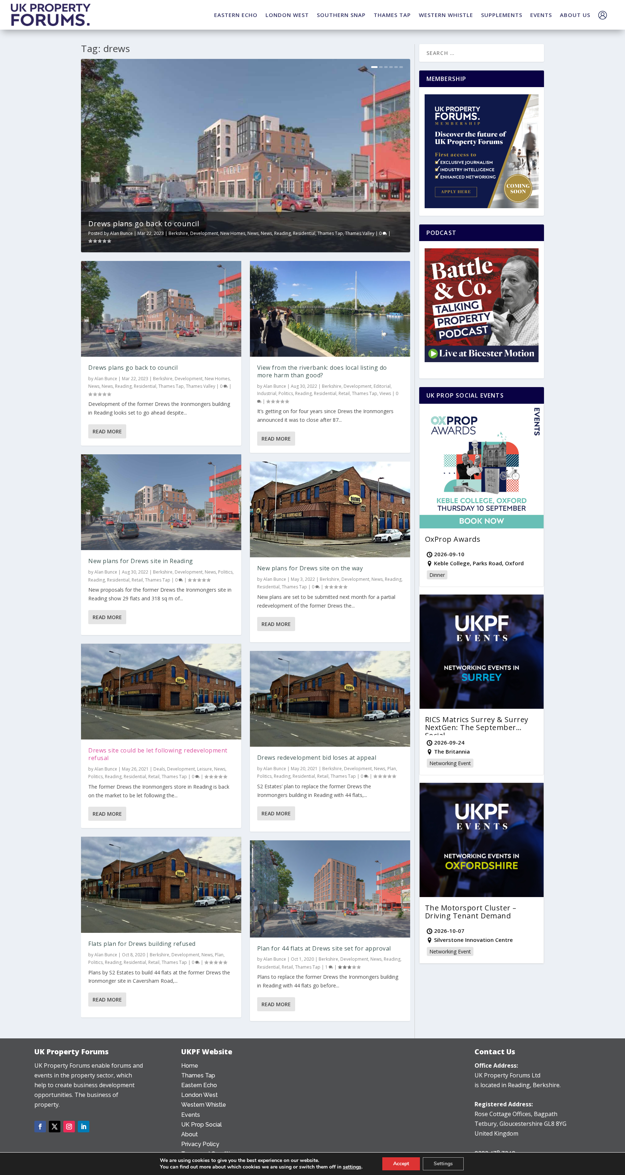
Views (385, 393)
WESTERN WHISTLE (446, 15)
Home (189, 1065)
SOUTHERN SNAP (341, 15)
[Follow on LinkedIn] (83, 1126)
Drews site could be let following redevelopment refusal (158, 754)
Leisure (204, 769)
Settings (443, 1163)
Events (190, 1114)
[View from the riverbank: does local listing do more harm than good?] (330, 309)
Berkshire (178, 233)
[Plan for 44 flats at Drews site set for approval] (330, 889)
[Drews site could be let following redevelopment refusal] (161, 692)
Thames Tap (330, 233)
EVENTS (541, 15)
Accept (401, 1163)
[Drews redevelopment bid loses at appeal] (330, 699)
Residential (304, 233)
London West (199, 1095)
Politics (225, 572)
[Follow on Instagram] (69, 1126)
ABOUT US (575, 15)
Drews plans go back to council (143, 223)
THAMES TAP (392, 15)
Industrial (266, 393)
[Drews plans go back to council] (161, 309)
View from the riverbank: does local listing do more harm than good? (322, 371)
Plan (219, 955)
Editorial (382, 386)
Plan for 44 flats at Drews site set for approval (324, 948)
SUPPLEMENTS (501, 15)
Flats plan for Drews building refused (142, 944)
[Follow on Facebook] (40, 1126)
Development (204, 233)
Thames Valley (359, 233)
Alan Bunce (121, 233)
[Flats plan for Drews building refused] (161, 885)
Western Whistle (203, 1104)
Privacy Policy (200, 1144)
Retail (137, 580)
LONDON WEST (287, 15)
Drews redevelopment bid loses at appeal (317, 758)
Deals (159, 769)
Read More (107, 431)
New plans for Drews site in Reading (140, 561)
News (253, 233)
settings (352, 1167)
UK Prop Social (201, 1124)
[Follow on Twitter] (54, 1126)
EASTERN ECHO (236, 15)
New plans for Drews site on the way (310, 568)
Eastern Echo (199, 1085)
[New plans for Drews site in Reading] (161, 502)
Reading (282, 233)
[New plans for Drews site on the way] (330, 510)
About (189, 1134)
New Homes (232, 233)
